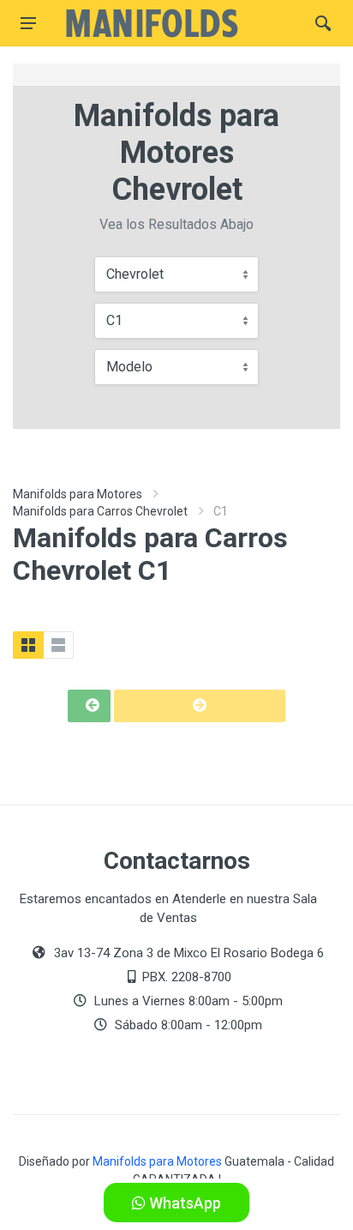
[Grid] (28, 645)
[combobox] (176, 274)
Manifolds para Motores (77, 494)
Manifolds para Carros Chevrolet (100, 511)
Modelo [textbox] (129, 367)
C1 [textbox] (114, 320)
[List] (58, 645)
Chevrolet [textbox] (135, 274)
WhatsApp (183, 1203)
